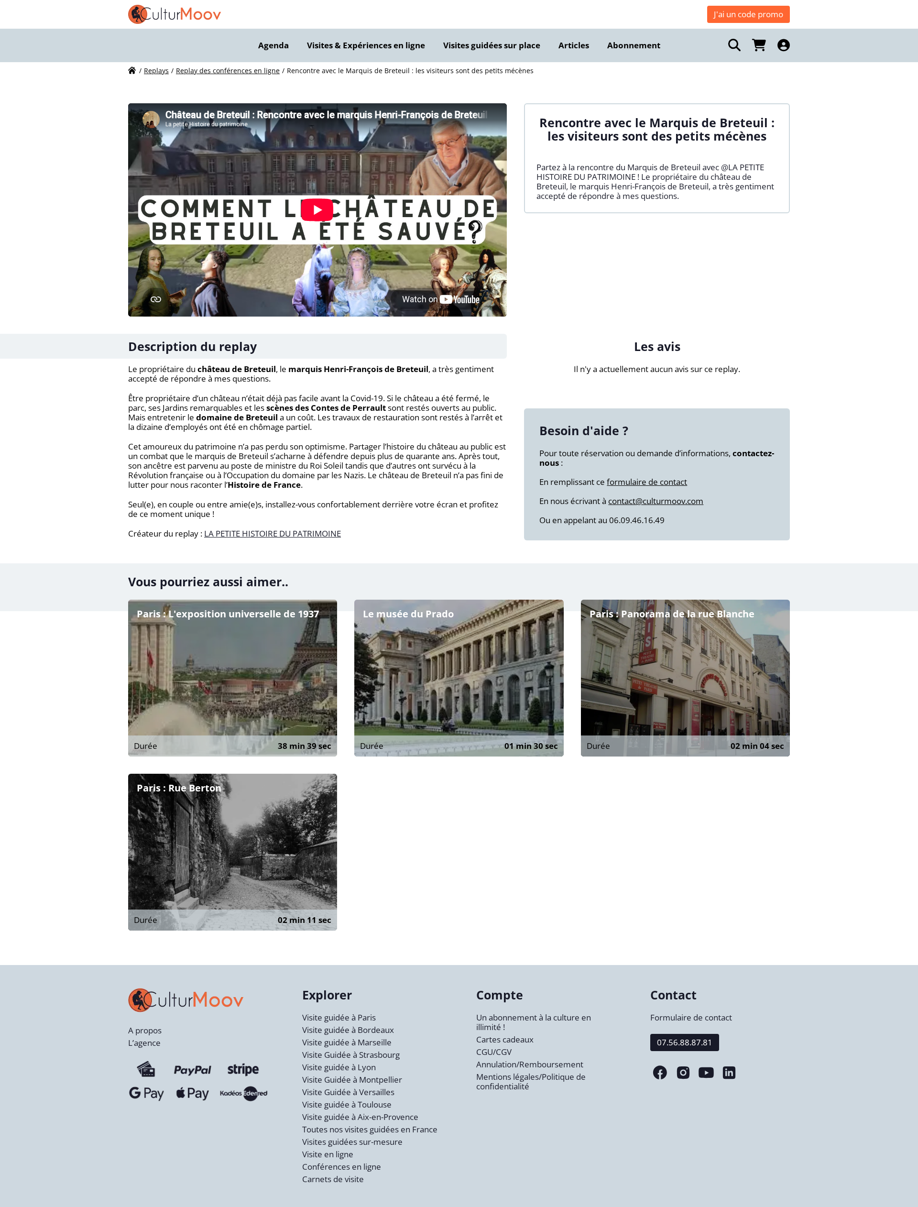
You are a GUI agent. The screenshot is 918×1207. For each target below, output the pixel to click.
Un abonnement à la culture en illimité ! (533, 1022)
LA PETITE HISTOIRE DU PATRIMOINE (272, 533)
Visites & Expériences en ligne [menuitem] (366, 45)
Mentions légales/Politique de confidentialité (531, 1081)
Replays (156, 70)
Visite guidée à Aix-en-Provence (360, 1116)
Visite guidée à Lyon (339, 1067)
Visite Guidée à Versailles (348, 1091)
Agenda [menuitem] (273, 45)
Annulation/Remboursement (529, 1064)
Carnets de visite (333, 1179)
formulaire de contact (647, 481)
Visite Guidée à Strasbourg (351, 1054)
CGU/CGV (494, 1051)
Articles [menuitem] (573, 45)
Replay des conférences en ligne (228, 70)
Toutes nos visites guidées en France (369, 1129)
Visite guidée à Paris (339, 1017)
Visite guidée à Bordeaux (348, 1029)
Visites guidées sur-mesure (352, 1141)
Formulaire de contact (691, 1017)
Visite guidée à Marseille (347, 1042)
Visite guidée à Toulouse (347, 1104)
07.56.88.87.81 (684, 1042)
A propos (145, 1030)
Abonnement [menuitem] (633, 45)
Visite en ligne (327, 1154)
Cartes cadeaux (505, 1039)
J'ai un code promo (748, 14)
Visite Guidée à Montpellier (352, 1079)
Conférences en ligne (341, 1166)
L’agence (144, 1042)
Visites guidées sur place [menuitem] (491, 45)
